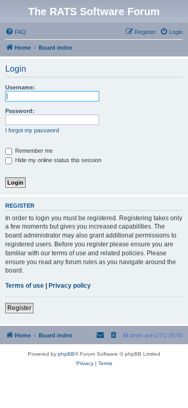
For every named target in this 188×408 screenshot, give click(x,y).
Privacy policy (70, 285)
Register (19, 308)
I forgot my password (32, 130)
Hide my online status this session (57, 160)
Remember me (33, 151)
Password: (19, 111)
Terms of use (24, 285)
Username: (20, 87)
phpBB (66, 354)
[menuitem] (15, 32)
